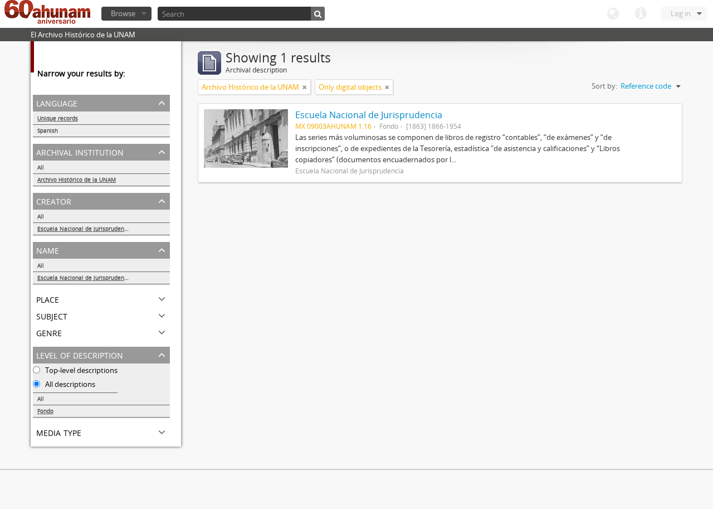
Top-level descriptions (80, 370)
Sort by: (604, 86)
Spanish (47, 130)
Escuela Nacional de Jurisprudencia (84, 228)
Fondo (45, 411)
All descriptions (69, 384)
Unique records (57, 118)
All (40, 167)
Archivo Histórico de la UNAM (76, 179)
